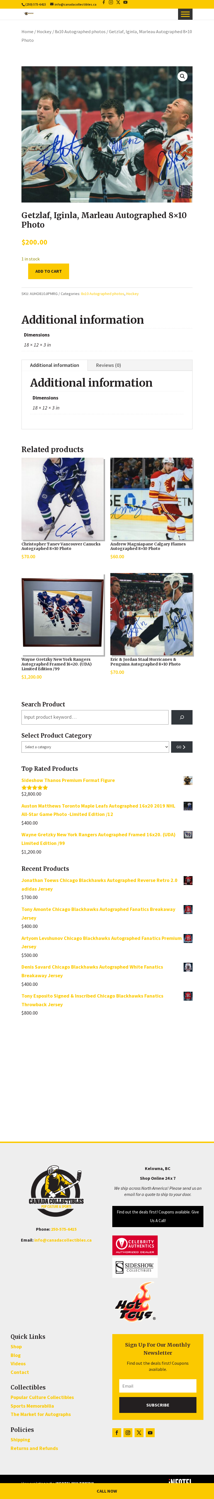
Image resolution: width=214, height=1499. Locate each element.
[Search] (182, 717)
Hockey (44, 32)
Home (27, 32)
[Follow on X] (139, 1432)
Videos (18, 1363)
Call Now (107, 1491)
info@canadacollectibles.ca (63, 1240)
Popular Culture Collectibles (42, 1397)
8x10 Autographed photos (80, 32)
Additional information (54, 365)
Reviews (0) (108, 365)
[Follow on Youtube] (150, 1432)
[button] (182, 76)
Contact (20, 1372)
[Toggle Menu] (185, 14)
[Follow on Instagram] (127, 1432)
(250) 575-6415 (35, 4)
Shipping (20, 1439)
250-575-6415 (64, 1229)
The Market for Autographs (41, 1414)
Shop (16, 1346)
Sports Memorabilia (32, 1406)
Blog (16, 1355)
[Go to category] (182, 747)
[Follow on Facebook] (116, 1432)
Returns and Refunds (34, 1448)
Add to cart (48, 271)
